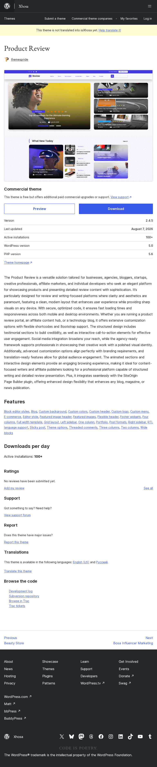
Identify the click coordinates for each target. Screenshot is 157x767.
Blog (34, 411)
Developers (89, 676)
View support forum (17, 515)
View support (120, 197)
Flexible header (108, 416)
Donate (126, 676)
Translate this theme (18, 571)
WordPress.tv (93, 683)
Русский (102, 562)
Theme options (57, 427)
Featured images (84, 416)
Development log (21, 591)
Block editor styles (16, 411)
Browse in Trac (19, 601)
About (8, 661)
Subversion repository (24, 596)
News (8, 669)
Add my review (14, 488)
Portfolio (102, 422)
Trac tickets (17, 606)
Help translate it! (110, 30)
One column (86, 422)
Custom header (99, 411)
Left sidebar (69, 422)
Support (86, 669)
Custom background (52, 411)
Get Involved (128, 661)
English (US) (81, 562)
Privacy (9, 683)
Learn (85, 661)
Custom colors (77, 411)
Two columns (130, 427)
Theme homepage (16, 262)
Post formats (118, 422)
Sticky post (37, 427)
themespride (19, 59)
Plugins (47, 676)
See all (148, 488)
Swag (125, 683)
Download (116, 209)
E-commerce (12, 416)
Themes (9, 18)
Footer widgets (130, 416)
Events (124, 669)
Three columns (109, 427)
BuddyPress (15, 718)
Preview (39, 209)
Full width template (29, 422)
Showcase (50, 661)
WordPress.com (18, 697)
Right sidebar (137, 422)
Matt (10, 704)
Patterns (48, 683)
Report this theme (16, 542)
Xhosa (18, 737)
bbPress (12, 711)
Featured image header (56, 416)
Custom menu (139, 411)
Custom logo (120, 411)
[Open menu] (150, 6)
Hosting (10, 676)
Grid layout (51, 422)
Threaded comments (83, 427)
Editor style (30, 416)
